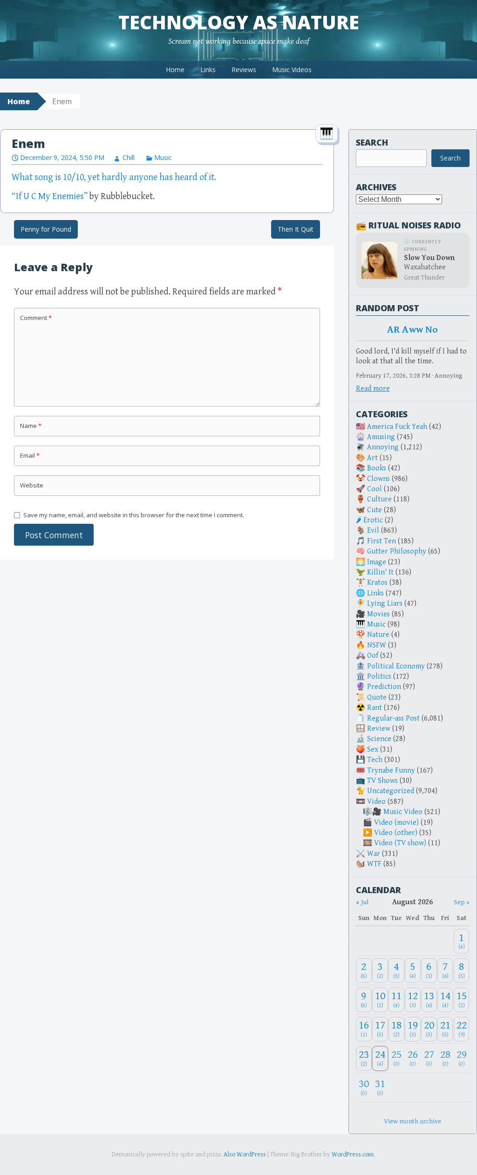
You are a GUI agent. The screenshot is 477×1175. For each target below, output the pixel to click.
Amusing (381, 437)
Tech (374, 759)
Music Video (402, 812)
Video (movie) (396, 822)
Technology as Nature (238, 22)
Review (378, 728)
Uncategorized (390, 791)
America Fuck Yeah (397, 426)
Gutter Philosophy (396, 551)
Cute (374, 510)
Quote (377, 697)
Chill (129, 157)
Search (372, 142)
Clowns (378, 478)
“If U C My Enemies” (50, 196)
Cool (374, 489)
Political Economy (396, 666)
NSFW (376, 645)
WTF (374, 864)
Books (376, 468)
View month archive (412, 1121)
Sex (372, 749)
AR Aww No (412, 329)
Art (372, 458)
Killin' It (380, 572)
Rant (374, 707)
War (373, 853)
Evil (373, 530)
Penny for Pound (45, 229)
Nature (378, 634)
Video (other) (395, 832)
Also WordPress (245, 1154)
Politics (379, 676)
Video (376, 801)
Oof (372, 655)
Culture (379, 499)
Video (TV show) (400, 843)
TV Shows (382, 780)
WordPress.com (353, 1154)
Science (379, 738)
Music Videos (292, 69)
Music (163, 157)
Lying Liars (384, 603)
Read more (373, 388)
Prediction (384, 686)
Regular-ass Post (393, 718)
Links (208, 69)
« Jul (362, 902)
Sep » (462, 902)
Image (376, 562)
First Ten (381, 541)
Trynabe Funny (391, 770)
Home (175, 69)
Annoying (383, 447)
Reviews (244, 69)
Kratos (377, 582)
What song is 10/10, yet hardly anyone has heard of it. (114, 177)
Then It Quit (295, 229)
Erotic (373, 520)
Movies (378, 614)
